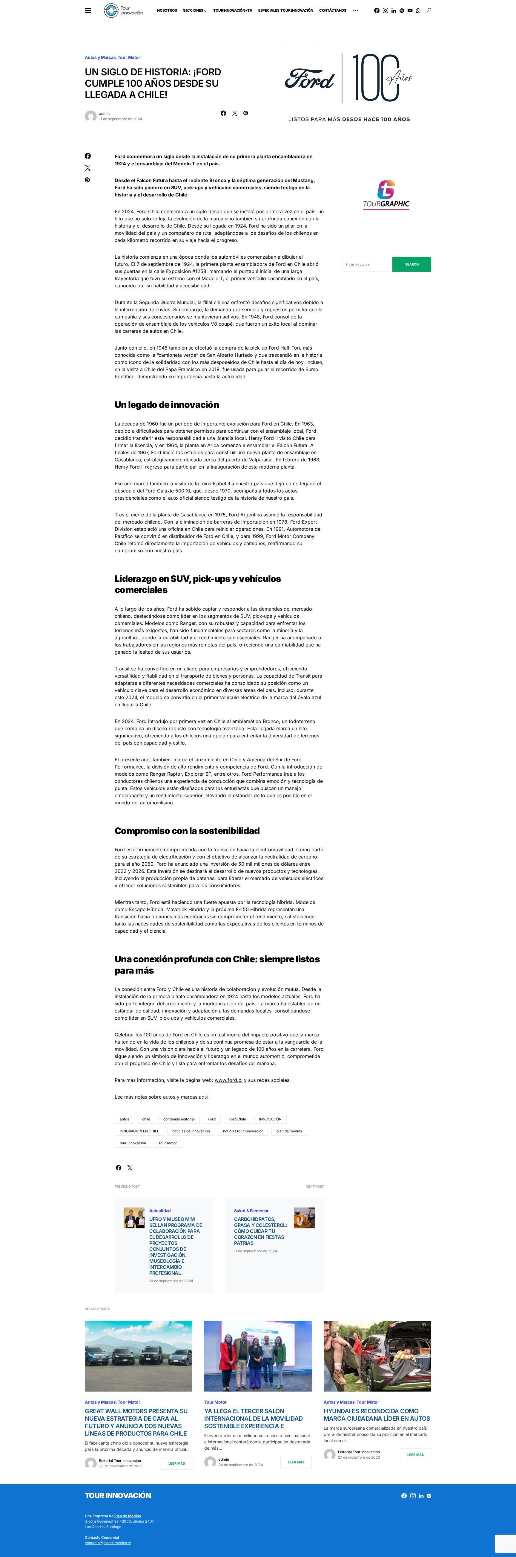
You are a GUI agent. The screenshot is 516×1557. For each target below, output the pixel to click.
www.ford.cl (228, 1080)
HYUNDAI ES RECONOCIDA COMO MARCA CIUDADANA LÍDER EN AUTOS (377, 1414)
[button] (88, 10)
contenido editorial (179, 1119)
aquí (203, 1097)
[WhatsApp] (418, 10)
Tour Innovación (118, 1495)
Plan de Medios (127, 1516)
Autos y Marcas (100, 57)
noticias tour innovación (243, 1131)
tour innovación (133, 1143)
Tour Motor (129, 57)
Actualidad (160, 1210)
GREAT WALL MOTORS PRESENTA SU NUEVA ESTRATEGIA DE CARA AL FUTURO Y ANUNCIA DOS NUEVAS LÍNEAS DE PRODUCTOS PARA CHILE (136, 1422)
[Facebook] (377, 10)
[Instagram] (385, 10)
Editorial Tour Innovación (120, 1460)
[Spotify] (402, 10)
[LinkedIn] (393, 10)
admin (104, 113)
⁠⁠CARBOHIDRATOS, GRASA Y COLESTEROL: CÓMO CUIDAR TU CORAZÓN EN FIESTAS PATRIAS (260, 1231)
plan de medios (289, 1131)
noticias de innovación (191, 1131)
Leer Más (176, 1463)
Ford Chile (237, 1119)
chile (146, 1119)
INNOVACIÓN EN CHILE (139, 1131)
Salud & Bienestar (251, 1210)
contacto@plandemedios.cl (108, 1543)
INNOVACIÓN (270, 1119)
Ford (212, 1119)
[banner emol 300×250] (386, 197)
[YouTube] (410, 10)
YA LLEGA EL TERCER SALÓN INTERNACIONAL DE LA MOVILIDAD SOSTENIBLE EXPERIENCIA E (253, 1418)
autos (124, 1119)
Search (412, 264)
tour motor (168, 1143)
